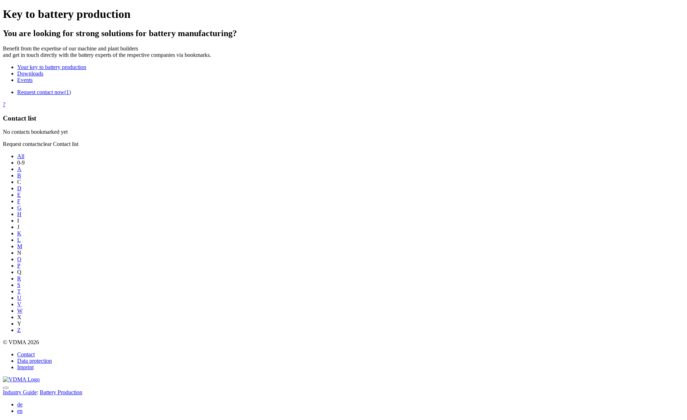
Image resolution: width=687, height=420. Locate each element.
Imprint (25, 367)
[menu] (6, 388)
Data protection (34, 361)
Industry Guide (20, 392)
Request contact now (44, 92)
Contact (26, 354)
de (20, 404)
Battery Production (61, 392)
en (20, 411)
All (20, 156)
